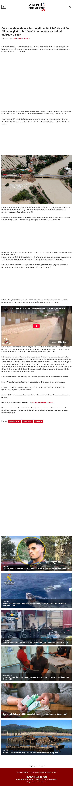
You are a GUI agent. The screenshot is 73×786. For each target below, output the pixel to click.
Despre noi (32, 766)
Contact (41, 766)
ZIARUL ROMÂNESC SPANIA (42, 402)
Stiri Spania (38, 421)
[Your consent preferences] (71, 589)
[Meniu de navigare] (3, 7)
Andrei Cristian (17, 38)
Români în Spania (14, 421)
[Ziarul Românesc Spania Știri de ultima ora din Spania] (36, 7)
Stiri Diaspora (27, 421)
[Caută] (70, 7)
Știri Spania (26, 38)
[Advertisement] (36, 19)
